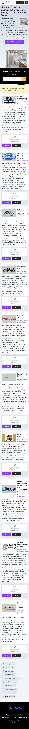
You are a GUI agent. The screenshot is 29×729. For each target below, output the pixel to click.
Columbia (9, 685)
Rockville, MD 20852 (23, 379)
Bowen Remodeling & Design (22, 544)
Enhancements (23, 210)
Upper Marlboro (11, 678)
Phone (16, 146)
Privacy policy (10, 721)
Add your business (20, 717)
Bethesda (9, 696)
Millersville (9, 675)
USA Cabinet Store (22, 316)
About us (9, 715)
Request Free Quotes (13, 42)
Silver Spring (10, 682)
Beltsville (9, 671)
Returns (20, 721)
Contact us (19, 715)
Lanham (8, 667)
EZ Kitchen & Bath (22, 375)
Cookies (14, 723)
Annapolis (9, 693)
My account (6, 717)
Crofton (8, 664)
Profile (7, 146)
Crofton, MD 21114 (22, 550)
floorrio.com (21, 614)
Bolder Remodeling (22, 97)
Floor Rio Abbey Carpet (20, 605)
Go (24, 79)
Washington (10, 689)
